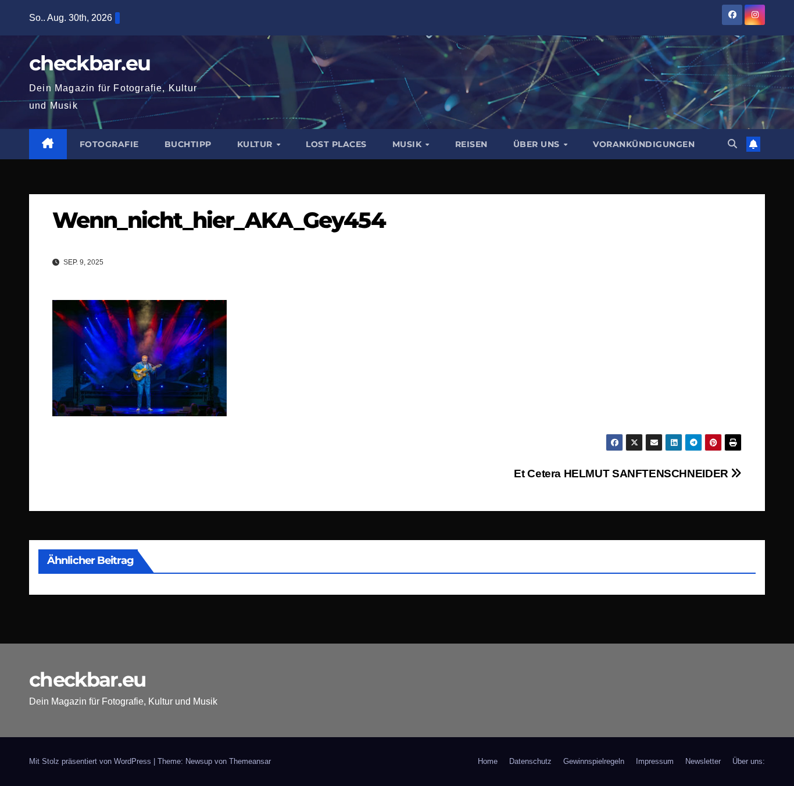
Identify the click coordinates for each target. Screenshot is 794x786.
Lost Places (336, 144)
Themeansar (250, 761)
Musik (408, 144)
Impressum (655, 761)
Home (488, 761)
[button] (732, 144)
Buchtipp (188, 144)
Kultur (256, 144)
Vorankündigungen (644, 144)
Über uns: (748, 761)
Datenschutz (530, 761)
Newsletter (703, 761)
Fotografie (109, 144)
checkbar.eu (89, 63)
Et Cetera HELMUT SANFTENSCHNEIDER (622, 473)
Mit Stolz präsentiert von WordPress (91, 761)
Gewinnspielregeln (593, 761)
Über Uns (538, 144)
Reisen (471, 144)
